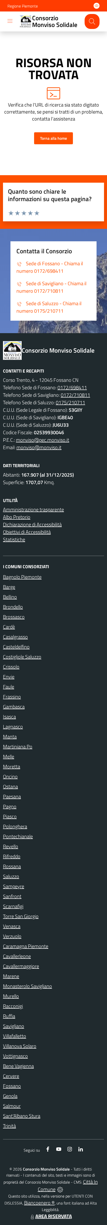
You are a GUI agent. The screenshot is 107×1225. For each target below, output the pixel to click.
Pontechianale (18, 836)
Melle (8, 756)
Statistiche (14, 539)
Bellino (10, 597)
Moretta (11, 766)
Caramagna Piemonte (25, 946)
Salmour (12, 1106)
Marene (11, 976)
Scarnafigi (13, 906)
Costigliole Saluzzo (22, 657)
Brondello (13, 607)
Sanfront (12, 896)
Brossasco (14, 617)
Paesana (12, 796)
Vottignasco (15, 1056)
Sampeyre (13, 886)
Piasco (10, 816)
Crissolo (11, 667)
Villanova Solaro (19, 1046)
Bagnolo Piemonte (22, 577)
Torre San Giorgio (21, 916)
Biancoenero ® (39, 1203)
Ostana (10, 786)
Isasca (9, 716)
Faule (8, 686)
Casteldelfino (16, 647)
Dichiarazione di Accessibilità (32, 524)
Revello (10, 846)
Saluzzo (11, 876)
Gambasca (14, 706)
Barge (9, 587)
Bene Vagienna (18, 1066)
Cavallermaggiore (21, 966)
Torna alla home (53, 138)
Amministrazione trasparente (33, 509)
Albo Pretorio (16, 517)
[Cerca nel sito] (92, 21)
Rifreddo (11, 856)
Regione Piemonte (22, 6)
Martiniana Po (17, 746)
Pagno (9, 806)
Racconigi (13, 1006)
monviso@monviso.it (38, 447)
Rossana (12, 866)
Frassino (12, 696)
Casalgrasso (15, 637)
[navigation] (10, 21)
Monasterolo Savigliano (27, 986)
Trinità (9, 1126)
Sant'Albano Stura (21, 1116)
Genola (10, 1096)
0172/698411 (72, 387)
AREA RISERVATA (53, 1216)
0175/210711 (70, 402)
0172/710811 (75, 395)
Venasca (11, 926)
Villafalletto (14, 1036)
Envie (8, 677)
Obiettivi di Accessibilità (27, 532)
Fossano (12, 1086)
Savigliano (13, 1026)
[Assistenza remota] (60, 1189)
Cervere (11, 1076)
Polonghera (15, 826)
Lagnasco (13, 726)
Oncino (10, 776)
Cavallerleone (17, 956)
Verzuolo (12, 936)
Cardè (9, 627)
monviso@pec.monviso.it (42, 440)
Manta (10, 736)
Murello (11, 996)
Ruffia (9, 1016)
